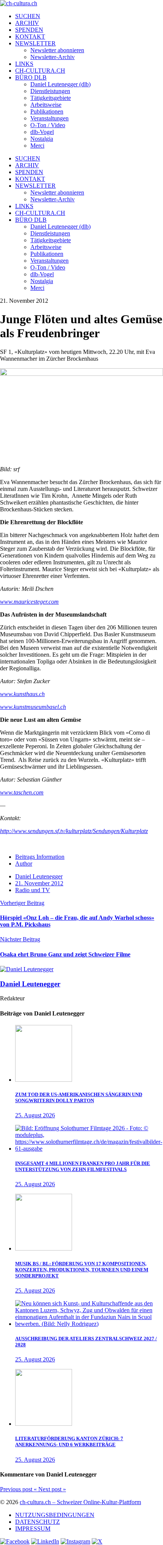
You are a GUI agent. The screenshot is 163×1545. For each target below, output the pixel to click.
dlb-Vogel (42, 132)
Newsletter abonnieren (57, 50)
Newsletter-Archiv (52, 57)
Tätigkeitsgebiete (50, 98)
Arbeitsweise (45, 104)
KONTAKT (30, 36)
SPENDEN (29, 29)
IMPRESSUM (32, 1528)
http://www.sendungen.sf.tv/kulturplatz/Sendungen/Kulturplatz (74, 831)
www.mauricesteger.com (29, 601)
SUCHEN (27, 16)
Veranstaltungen (49, 118)
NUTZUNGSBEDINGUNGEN (54, 1515)
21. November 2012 (39, 883)
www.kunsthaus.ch (22, 694)
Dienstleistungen (50, 91)
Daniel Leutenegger (39, 876)
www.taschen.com (22, 792)
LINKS (24, 64)
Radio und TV (32, 890)
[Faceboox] (15, 1541)
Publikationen (46, 111)
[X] (97, 1541)
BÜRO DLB (31, 77)
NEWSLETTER (35, 43)
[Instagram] (75, 1541)
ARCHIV (27, 23)
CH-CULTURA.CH (40, 70)
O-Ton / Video (47, 125)
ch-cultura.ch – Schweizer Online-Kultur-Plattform (80, 1502)
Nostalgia (41, 138)
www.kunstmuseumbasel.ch (33, 707)
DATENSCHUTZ (37, 1522)
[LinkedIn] (45, 1541)
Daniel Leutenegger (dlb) (60, 84)
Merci (37, 145)
